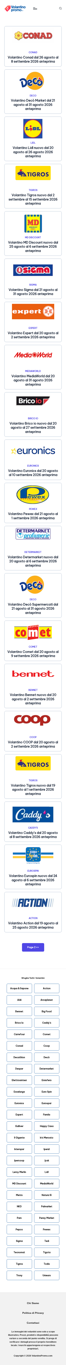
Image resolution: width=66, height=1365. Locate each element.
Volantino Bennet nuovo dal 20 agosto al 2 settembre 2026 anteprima (33, 699)
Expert (33, 328)
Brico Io (19, 1022)
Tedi (46, 1240)
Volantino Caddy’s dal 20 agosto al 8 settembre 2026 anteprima (33, 835)
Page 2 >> (33, 947)
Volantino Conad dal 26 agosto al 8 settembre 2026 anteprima (33, 59)
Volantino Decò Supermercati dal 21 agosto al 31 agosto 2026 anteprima (33, 608)
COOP (33, 737)
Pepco (19, 1229)
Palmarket (46, 1206)
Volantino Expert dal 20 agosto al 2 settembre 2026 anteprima (33, 335)
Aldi (19, 999)
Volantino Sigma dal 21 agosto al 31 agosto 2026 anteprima (33, 292)
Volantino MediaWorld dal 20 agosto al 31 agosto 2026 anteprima (33, 380)
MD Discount (33, 237)
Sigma (33, 284)
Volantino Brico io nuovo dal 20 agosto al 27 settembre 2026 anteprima (33, 427)
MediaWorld (33, 371)
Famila (46, 1114)
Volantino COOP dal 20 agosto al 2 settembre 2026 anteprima (33, 744)
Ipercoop (19, 1160)
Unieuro (47, 1275)
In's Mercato (46, 1137)
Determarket (33, 552)
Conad (33, 52)
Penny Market (46, 1217)
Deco (33, 95)
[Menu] (35, 8)
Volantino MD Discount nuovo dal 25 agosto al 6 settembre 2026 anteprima (33, 246)
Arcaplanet (46, 999)
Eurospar (47, 1103)
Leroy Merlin (19, 1172)
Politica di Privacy (33, 1313)
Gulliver (19, 1126)
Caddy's (33, 827)
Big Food (47, 1011)
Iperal (47, 1149)
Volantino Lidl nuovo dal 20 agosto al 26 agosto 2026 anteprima (33, 152)
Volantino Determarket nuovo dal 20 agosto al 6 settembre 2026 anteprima (33, 561)
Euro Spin (47, 1091)
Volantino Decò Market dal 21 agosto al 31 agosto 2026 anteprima (33, 104)
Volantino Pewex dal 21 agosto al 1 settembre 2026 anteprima (33, 516)
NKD (19, 1206)
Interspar (19, 1149)
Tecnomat (19, 1252)
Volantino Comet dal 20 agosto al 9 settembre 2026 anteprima (33, 654)
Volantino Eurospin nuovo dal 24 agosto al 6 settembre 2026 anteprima (33, 880)
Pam (19, 1217)
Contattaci (33, 1323)
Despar (19, 1068)
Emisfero (47, 1080)
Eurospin (33, 870)
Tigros (33, 190)
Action (33, 918)
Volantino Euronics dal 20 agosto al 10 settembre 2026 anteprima (33, 473)
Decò (47, 1057)
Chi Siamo (33, 1303)
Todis (47, 1263)
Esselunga (19, 1091)
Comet (33, 646)
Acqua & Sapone (19, 988)
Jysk (46, 1160)
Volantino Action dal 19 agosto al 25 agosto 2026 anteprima (33, 925)
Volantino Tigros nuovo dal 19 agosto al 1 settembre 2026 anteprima (33, 789)
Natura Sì (47, 1195)
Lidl (33, 142)
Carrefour (19, 1034)
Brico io (33, 418)
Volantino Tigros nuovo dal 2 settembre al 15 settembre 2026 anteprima (33, 199)
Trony (19, 1275)
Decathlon (19, 1057)
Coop (46, 1045)
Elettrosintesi (19, 1080)
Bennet (33, 690)
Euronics (33, 465)
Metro (19, 1195)
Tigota (47, 1252)
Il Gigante (19, 1137)
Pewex (33, 509)
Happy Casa (47, 1126)
